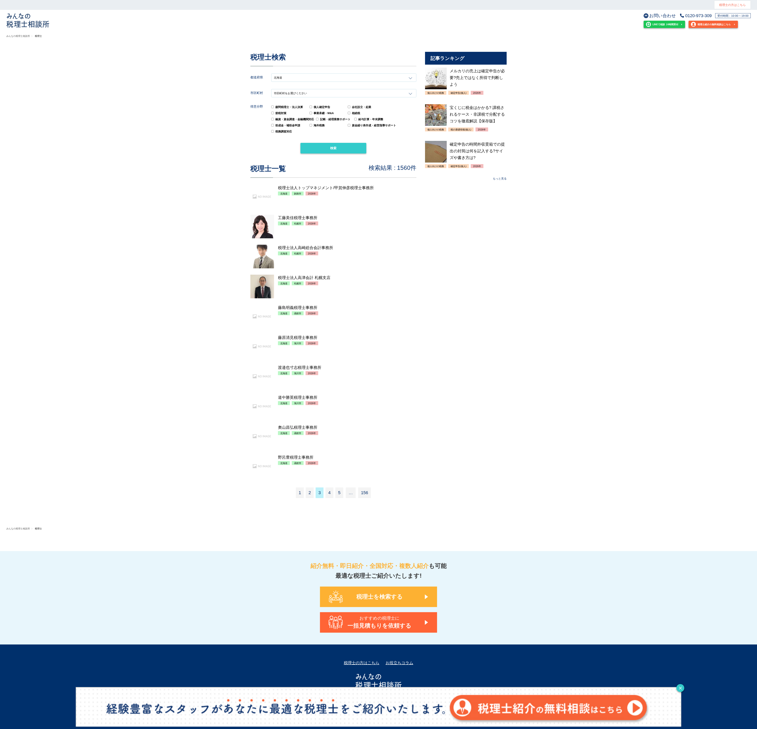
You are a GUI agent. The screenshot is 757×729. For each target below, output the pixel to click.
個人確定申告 (322, 107)
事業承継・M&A (324, 113)
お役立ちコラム (399, 663)
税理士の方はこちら (732, 5)
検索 (333, 148)
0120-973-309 (698, 16)
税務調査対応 (283, 131)
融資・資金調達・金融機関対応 (294, 119)
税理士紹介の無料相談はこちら (714, 24)
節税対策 (280, 113)
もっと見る (500, 178)
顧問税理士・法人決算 (289, 107)
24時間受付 (665, 24)
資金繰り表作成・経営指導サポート (374, 125)
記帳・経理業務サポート (335, 119)
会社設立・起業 (361, 107)
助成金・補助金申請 (287, 125)
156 (364, 492)
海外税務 (319, 125)
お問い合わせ (662, 15)
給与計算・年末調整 (370, 119)
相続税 (356, 113)
